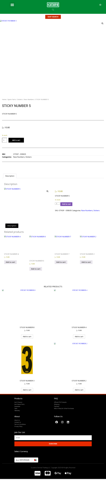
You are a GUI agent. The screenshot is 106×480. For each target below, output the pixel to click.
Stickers (20, 99)
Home (4, 99)
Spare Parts (12, 99)
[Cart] (100, 4)
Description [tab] (9, 176)
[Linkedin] (68, 422)
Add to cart (16, 140)
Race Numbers (29, 99)
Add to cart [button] (10, 262)
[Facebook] (56, 422)
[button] (12, 5)
